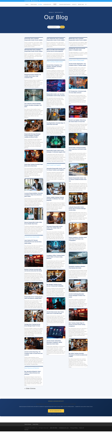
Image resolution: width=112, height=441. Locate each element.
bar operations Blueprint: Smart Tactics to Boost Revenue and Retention (32, 373)
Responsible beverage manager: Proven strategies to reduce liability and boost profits (32, 135)
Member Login (81, 4)
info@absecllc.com (64, 428)
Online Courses (34, 4)
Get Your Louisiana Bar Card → (56, 410)
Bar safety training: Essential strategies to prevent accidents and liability (78, 355)
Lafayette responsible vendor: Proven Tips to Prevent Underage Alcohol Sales (77, 208)
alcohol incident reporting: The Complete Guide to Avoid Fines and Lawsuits (33, 353)
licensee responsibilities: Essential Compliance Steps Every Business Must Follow (33, 195)
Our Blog (40, 4)
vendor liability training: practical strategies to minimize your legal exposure (55, 199)
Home (26, 4)
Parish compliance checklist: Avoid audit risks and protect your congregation (78, 239)
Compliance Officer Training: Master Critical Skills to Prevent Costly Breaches (56, 257)
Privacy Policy (35, 424)
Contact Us (74, 4)
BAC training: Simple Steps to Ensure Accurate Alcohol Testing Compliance (77, 324)
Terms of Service (27, 424)
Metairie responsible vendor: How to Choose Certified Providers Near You (78, 179)
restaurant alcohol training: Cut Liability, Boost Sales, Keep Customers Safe (32, 76)
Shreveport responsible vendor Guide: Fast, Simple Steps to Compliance (55, 228)
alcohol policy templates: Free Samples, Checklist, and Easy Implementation (54, 66)
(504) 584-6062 (53, 428)
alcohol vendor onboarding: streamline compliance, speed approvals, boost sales (54, 342)
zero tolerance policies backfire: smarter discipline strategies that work (33, 105)
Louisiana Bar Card (47, 4)
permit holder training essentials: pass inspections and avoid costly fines (77, 149)
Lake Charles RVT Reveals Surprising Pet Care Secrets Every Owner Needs (33, 242)
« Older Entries (30, 388)
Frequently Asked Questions (64, 4)
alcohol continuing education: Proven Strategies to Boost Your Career (77, 295)
